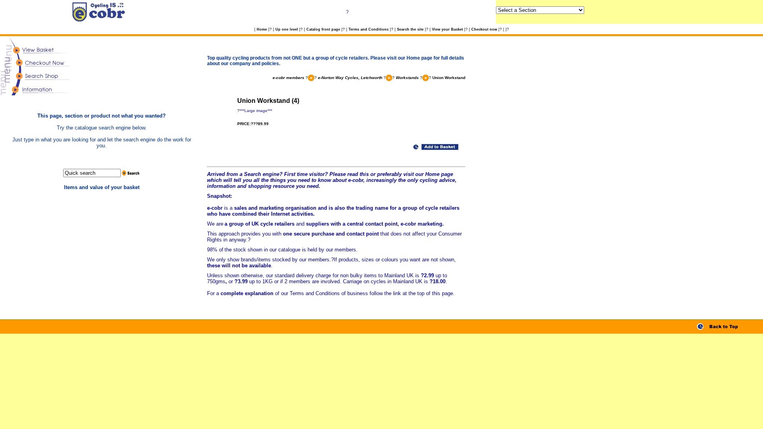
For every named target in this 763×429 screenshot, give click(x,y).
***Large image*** (256, 110)
